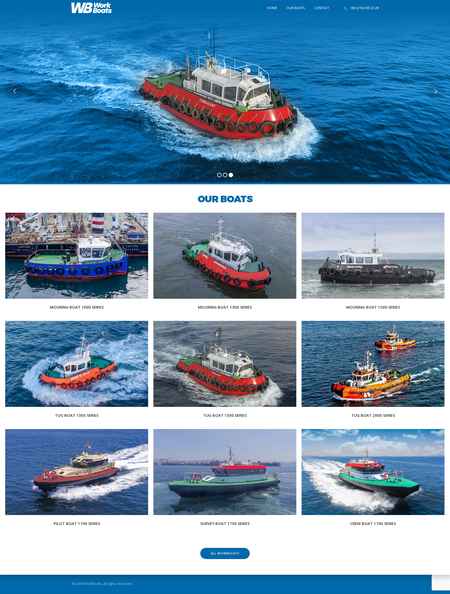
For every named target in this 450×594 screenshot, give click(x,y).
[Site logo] (91, 8)
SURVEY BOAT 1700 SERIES (224, 523)
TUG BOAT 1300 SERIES (76, 415)
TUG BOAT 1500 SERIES (225, 415)
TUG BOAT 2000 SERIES (373, 415)
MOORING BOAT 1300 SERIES (225, 307)
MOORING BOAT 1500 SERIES (373, 307)
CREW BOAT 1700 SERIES (373, 523)
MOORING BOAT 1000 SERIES (77, 307)
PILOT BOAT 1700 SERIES (77, 523)
